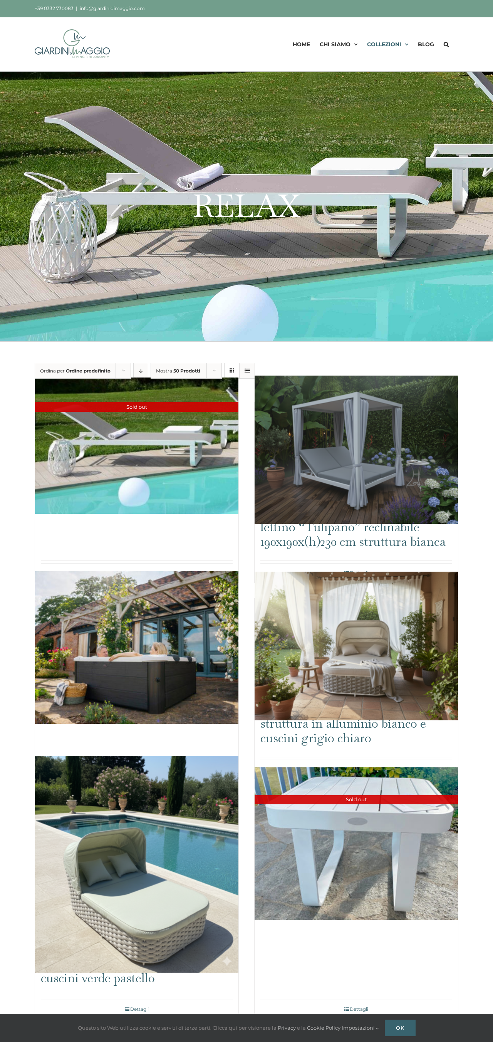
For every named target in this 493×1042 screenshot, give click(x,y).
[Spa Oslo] (136, 647)
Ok (400, 1028)
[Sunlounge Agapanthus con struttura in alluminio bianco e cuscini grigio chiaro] (356, 646)
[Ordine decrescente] (140, 371)
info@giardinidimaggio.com (112, 8)
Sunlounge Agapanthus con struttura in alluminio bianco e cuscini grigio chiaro (343, 723)
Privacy (287, 1028)
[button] (446, 44)
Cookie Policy (324, 1028)
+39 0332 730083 (54, 8)
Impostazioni (359, 1028)
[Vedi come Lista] (247, 370)
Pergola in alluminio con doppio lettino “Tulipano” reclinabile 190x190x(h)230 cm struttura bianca (353, 527)
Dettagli (139, 1009)
